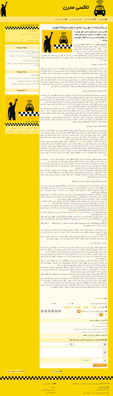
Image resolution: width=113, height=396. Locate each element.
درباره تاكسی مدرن (75, 19)
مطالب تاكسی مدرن (89, 19)
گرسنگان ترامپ (103, 323)
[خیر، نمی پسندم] (101, 314)
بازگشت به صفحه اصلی (15, 371)
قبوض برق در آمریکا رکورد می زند (30, 61)
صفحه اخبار (56, 371)
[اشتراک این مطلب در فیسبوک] (56, 311)
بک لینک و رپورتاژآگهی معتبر (48, 390)
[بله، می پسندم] (79, 311)
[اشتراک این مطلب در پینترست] (49, 311)
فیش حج (35, 37)
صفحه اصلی (102, 19)
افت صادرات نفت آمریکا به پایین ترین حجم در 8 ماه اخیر (94, 332)
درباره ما (53, 387)
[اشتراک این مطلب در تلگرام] (59, 311)
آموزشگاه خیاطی (33, 31)
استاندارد (11, 131)
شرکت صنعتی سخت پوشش (29, 34)
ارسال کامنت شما (99, 365)
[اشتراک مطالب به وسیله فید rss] (42, 311)
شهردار (104, 49)
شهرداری (77, 307)
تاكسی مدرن (76, 7)
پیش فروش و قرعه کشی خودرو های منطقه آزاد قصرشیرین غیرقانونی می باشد (22, 64)
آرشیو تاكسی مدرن (50, 392)
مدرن (93, 44)
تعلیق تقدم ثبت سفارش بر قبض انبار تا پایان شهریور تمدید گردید (23, 78)
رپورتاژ (13, 128)
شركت (80, 141)
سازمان (29, 128)
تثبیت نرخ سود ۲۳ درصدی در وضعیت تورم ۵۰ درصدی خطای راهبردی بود (24, 57)
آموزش (27, 131)
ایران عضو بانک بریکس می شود (99, 326)
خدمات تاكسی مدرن (60, 19)
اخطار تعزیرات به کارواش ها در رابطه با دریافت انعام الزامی (24, 84)
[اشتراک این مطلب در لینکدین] (45, 311)
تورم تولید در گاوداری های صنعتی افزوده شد (27, 81)
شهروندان (67, 307)
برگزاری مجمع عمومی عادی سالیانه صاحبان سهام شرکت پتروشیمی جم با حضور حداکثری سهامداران (22, 52)
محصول (77, 212)
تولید (35, 128)
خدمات (20, 128)
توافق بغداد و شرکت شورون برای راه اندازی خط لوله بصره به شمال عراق (90, 329)
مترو (99, 269)
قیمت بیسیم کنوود (32, 40)
